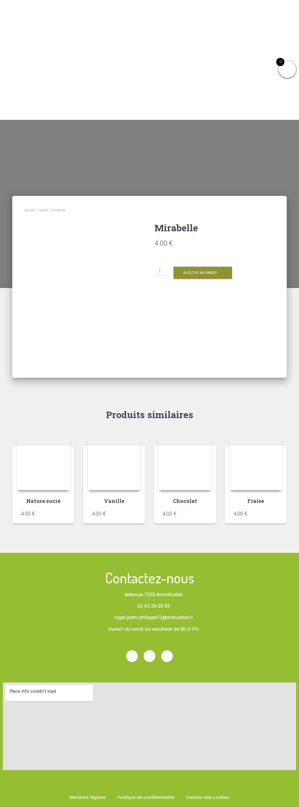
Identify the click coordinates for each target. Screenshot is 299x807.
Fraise (255, 500)
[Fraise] (256, 463)
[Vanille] (114, 463)
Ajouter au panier (200, 273)
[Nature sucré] (43, 463)
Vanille (114, 500)
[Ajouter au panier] (63, 513)
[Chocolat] (185, 463)
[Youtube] (167, 656)
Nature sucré (43, 500)
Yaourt (43, 210)
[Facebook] (132, 656)
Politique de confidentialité (145, 797)
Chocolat (185, 500)
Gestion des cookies (208, 797)
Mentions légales (87, 797)
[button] (291, 25)
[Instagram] (149, 656)
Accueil (29, 210)
